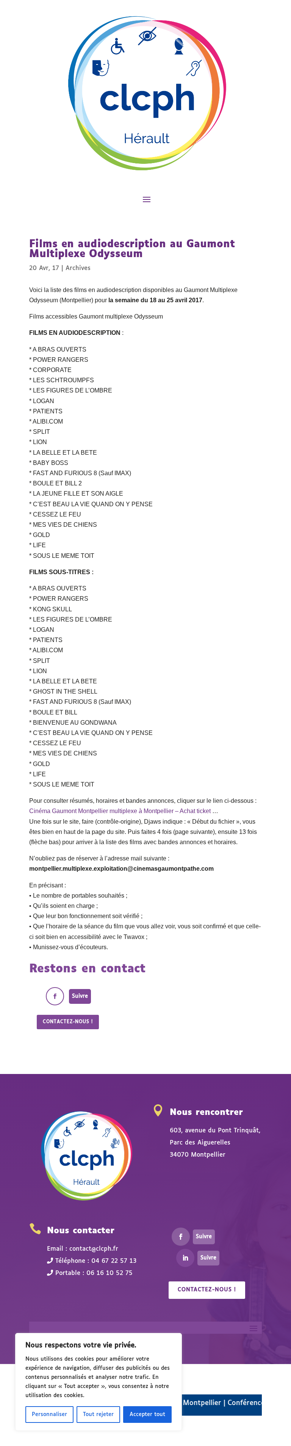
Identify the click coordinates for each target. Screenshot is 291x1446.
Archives (78, 268)
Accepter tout (147, 1414)
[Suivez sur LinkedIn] (185, 1258)
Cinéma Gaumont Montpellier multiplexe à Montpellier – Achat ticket (120, 811)
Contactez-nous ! (68, 1022)
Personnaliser (49, 1414)
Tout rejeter (98, 1414)
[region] (98, 1382)
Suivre (80, 996)
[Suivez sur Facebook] (55, 996)
